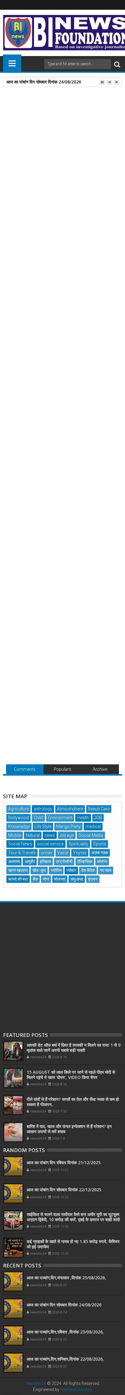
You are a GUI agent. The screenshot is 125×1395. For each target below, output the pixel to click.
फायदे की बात (18, 879)
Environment (60, 817)
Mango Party (68, 826)
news (23, 296)
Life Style (43, 826)
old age (67, 835)
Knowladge (19, 826)
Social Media (91, 835)
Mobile (14, 835)
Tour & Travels (22, 852)
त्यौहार (71, 870)
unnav (46, 852)
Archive (100, 769)
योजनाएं (60, 879)
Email (60, 127)
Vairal (62, 852)
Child (38, 817)
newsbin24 (35, 1383)
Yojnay (79, 852)
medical (93, 826)
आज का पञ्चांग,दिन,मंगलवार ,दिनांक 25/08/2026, (66, 1278)
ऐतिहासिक (84, 861)
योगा (46, 879)
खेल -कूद (39, 870)
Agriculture (18, 808)
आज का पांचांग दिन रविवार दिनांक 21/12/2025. (64, 1162)
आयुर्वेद (30, 861)
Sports (99, 843)
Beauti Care (99, 808)
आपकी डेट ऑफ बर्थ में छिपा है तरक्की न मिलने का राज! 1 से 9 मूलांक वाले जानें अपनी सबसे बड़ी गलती (60, 408)
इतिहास (45, 861)
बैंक (35, 879)
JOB (98, 817)
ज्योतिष (56, 870)
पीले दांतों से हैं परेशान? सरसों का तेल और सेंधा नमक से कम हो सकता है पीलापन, (73, 1101)
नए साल (105, 870)
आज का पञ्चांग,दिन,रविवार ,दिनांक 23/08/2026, (65, 1332)
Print (39, 127)
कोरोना (102, 861)
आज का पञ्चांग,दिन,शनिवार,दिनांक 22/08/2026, (65, 1359)
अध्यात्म (14, 861)
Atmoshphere (70, 808)
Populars (62, 769)
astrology (43, 808)
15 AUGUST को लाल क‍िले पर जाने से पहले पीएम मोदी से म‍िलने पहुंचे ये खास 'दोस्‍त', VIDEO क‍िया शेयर (71, 1074)
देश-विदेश (88, 870)
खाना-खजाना (18, 870)
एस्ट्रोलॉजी (64, 861)
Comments (24, 769)
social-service (50, 843)
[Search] (117, 64)
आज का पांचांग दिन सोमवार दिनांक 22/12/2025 (64, 1189)
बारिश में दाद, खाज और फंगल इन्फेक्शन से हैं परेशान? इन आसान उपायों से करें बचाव (69, 1128)
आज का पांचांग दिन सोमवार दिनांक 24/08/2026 (43, 82)
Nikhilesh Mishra (76, 1389)
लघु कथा (76, 879)
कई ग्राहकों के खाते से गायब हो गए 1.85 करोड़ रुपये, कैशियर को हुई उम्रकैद (73, 1243)
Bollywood (18, 817)
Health (83, 817)
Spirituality (78, 843)
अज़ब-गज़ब (99, 852)
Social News (20, 843)
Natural (33, 835)
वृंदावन (93, 879)
